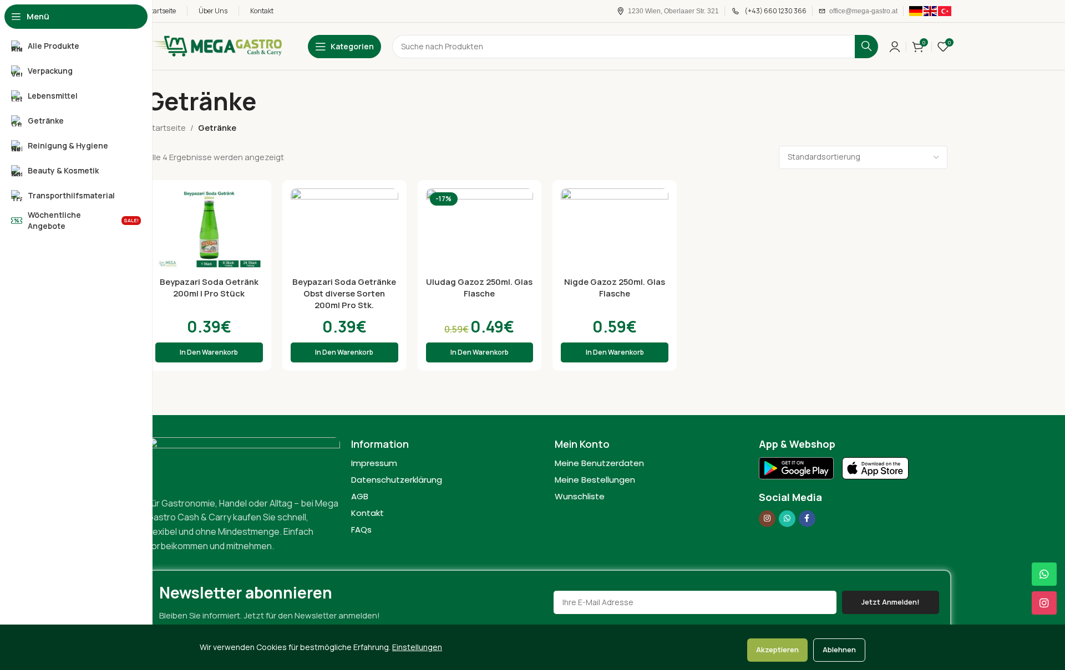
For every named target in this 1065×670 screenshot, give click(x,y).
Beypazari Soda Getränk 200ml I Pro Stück (209, 287)
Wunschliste (580, 496)
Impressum (374, 463)
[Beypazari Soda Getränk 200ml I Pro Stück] (209, 229)
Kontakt (367, 513)
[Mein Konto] (895, 46)
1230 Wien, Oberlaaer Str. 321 (673, 11)
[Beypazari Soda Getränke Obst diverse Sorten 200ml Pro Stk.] (344, 229)
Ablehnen (839, 649)
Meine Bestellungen (595, 479)
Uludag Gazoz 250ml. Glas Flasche (479, 287)
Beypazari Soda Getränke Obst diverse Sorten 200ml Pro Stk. (344, 293)
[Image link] (243, 460)
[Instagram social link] (767, 518)
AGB (359, 496)
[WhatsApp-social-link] (787, 518)
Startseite (166, 128)
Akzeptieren (777, 649)
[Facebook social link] (807, 518)
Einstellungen (417, 647)
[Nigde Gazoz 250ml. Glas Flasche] (614, 229)
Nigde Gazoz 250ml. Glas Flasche (614, 287)
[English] (930, 10)
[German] (915, 10)
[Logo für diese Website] (216, 46)
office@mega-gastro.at (863, 11)
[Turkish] (944, 10)
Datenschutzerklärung (396, 479)
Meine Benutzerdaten (599, 463)
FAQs (361, 529)
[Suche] (866, 46)
